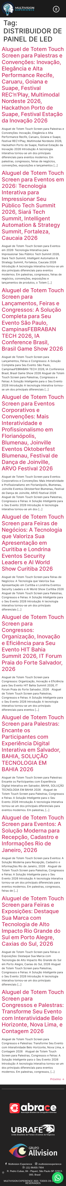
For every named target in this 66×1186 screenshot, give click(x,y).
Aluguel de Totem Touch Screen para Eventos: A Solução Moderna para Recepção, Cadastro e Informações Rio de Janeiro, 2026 (33, 833)
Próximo (57, 1079)
